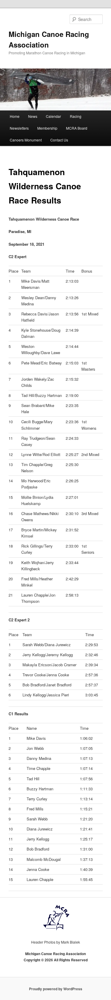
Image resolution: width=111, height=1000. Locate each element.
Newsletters (19, 128)
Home (15, 116)
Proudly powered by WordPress (55, 988)
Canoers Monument (26, 139)
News (32, 116)
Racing (75, 116)
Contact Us (59, 139)
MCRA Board (76, 128)
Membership (47, 128)
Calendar (53, 116)
